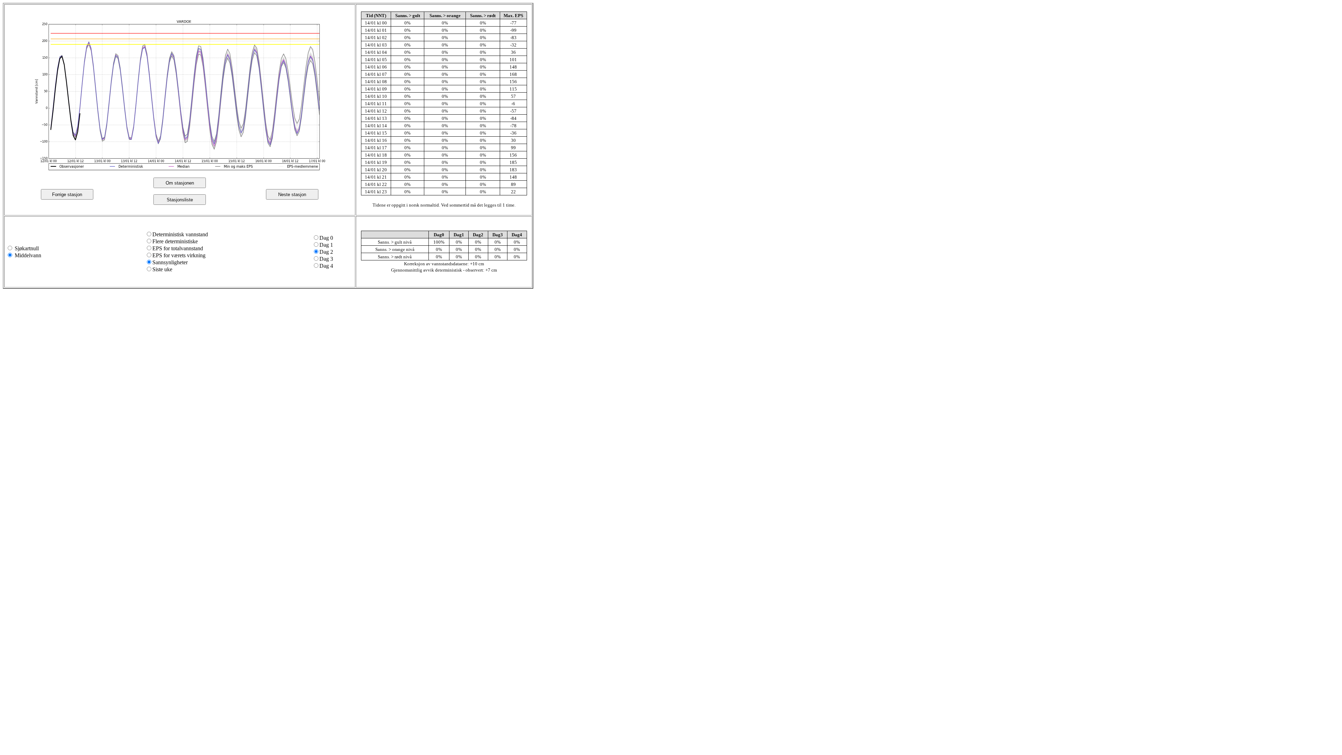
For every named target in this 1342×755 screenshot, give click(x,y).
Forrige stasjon (67, 194)
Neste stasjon (292, 194)
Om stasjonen (180, 183)
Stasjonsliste (180, 199)
